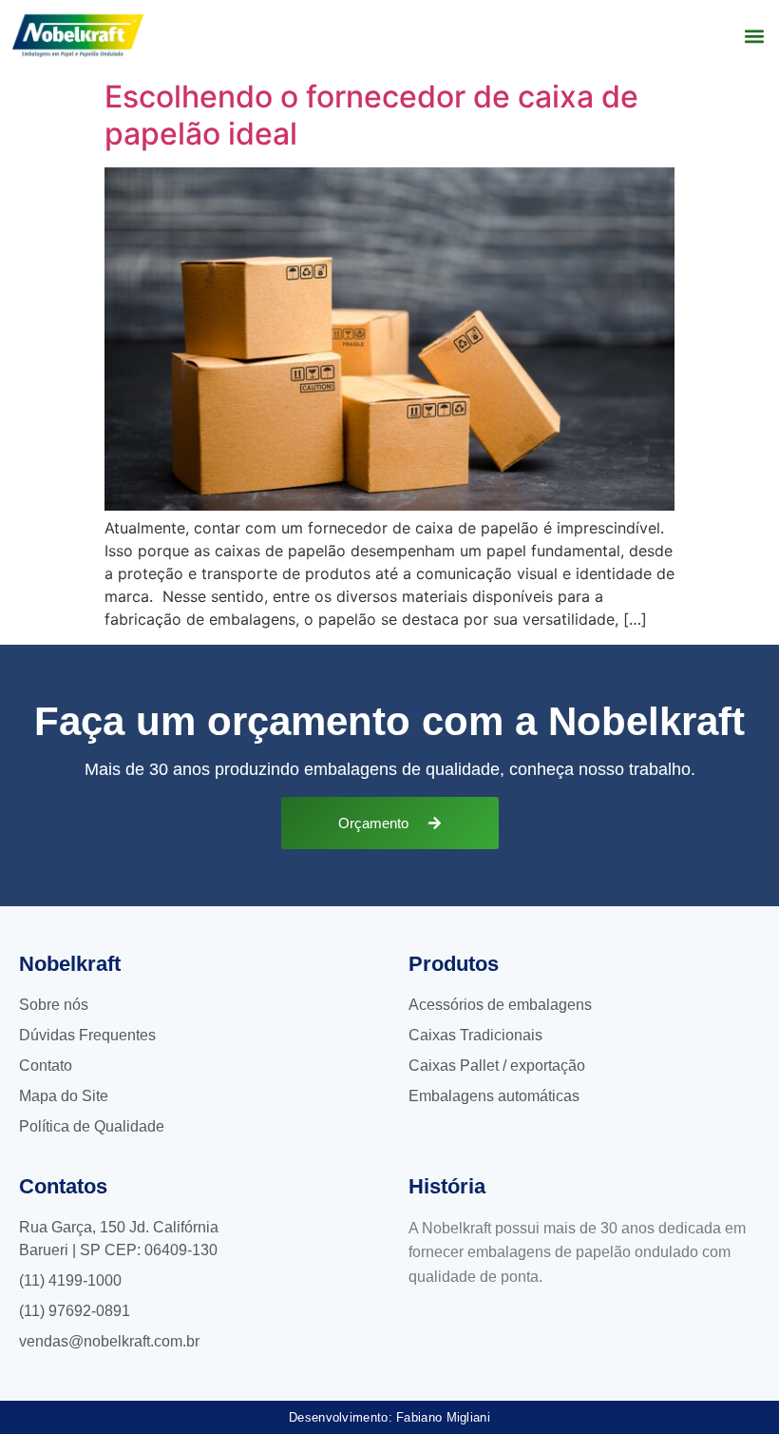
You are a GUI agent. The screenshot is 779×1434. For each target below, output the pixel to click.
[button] (754, 35)
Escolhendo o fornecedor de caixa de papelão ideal (371, 114)
